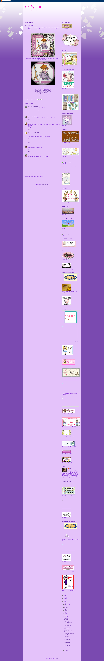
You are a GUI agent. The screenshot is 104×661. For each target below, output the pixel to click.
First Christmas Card (67, 625)
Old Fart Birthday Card (68, 622)
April (65, 616)
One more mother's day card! (69, 631)
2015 (64, 598)
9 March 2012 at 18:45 (35, 116)
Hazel (29, 132)
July (65, 612)
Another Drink (66, 636)
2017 (64, 595)
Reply (29, 112)
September (66, 609)
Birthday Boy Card (67, 624)
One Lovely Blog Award (68, 630)
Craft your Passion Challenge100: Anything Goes (42, 91)
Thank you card (67, 645)
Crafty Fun (33, 7)
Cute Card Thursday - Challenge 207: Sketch (42, 90)
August (65, 610)
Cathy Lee (30, 122)
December (66, 604)
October (65, 607)
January (65, 650)
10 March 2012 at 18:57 (35, 132)
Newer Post (28, 180)
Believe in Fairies (67, 642)
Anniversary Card (67, 627)
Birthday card (66, 628)
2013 (64, 601)
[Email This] (37, 99)
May (65, 615)
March (65, 618)
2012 (64, 603)
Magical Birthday (67, 643)
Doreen (29, 116)
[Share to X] (39, 99)
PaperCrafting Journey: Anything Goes (42, 92)
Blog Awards (66, 619)
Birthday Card (66, 640)
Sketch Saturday (67, 639)
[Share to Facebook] (40, 99)
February (66, 648)
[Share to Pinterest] (41, 99)
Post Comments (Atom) (45, 184)
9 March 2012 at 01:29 (34, 106)
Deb (29, 106)
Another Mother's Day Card (69, 633)
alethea (29, 154)
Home (43, 180)
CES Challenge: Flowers (42, 93)
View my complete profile (66, 481)
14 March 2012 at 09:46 (35, 154)
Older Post (57, 180)
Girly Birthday (66, 621)
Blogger (57, 658)
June (65, 613)
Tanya (70, 468)
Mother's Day (66, 634)
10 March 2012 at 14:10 (36, 122)
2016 (64, 597)
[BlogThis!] (38, 99)
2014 (64, 600)
